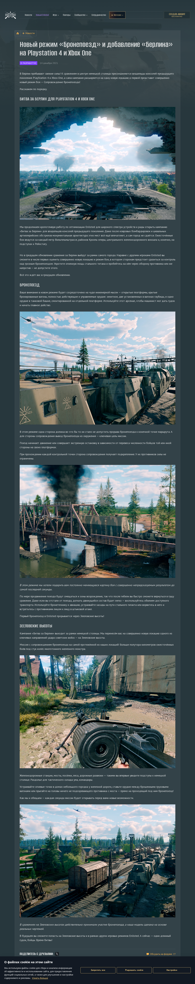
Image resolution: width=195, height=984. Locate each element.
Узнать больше (40, 978)
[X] (57, 954)
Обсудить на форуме (161, 953)
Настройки (172, 970)
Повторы (67, 15)
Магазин (117, 15)
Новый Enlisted (42, 15)
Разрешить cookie (134, 970)
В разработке (28, 63)
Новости (28, 15)
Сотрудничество (99, 15)
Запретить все (98, 970)
